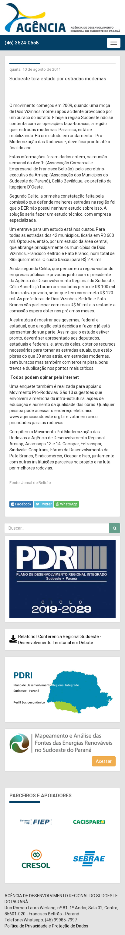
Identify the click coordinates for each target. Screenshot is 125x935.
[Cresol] (36, 858)
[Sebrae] (89, 858)
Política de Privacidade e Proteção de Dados (46, 926)
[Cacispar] (89, 822)
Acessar (104, 761)
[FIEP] (36, 822)
